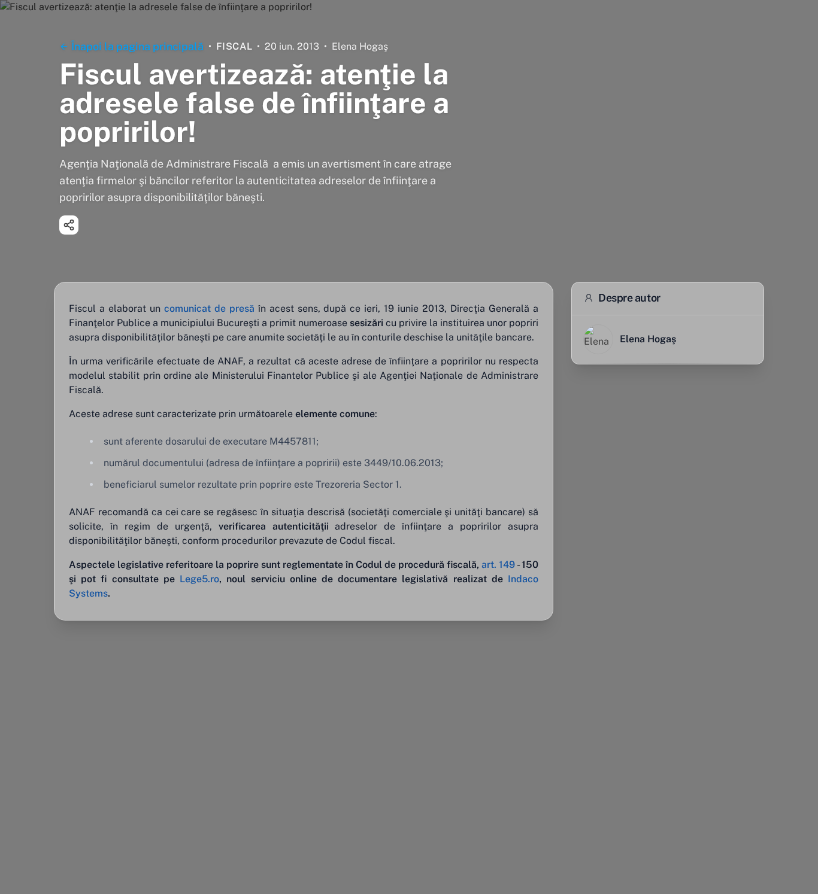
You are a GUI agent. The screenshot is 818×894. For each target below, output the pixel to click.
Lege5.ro (199, 579)
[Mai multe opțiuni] (68, 225)
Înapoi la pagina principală (137, 46)
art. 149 (498, 564)
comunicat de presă (209, 308)
